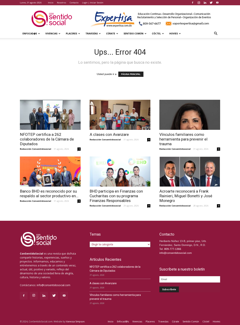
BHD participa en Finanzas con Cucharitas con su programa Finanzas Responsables (116, 196)
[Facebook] (192, 2)
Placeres (71, 33)
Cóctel (156, 33)
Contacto (74, 2)
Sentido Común (133, 33)
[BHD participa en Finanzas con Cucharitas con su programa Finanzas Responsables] (120, 171)
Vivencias (51, 33)
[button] (215, 34)
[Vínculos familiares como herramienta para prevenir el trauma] (189, 115)
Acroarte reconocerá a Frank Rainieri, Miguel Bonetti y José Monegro (185, 196)
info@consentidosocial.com (53, 285)
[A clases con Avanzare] (120, 115)
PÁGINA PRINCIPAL (131, 74)
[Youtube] (217, 2)
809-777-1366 (172, 248)
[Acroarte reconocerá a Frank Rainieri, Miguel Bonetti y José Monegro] (189, 171)
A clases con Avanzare (109, 134)
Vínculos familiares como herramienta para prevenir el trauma (183, 139)
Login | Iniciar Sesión (92, 2)
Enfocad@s (29, 33)
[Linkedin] (205, 2)
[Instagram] (199, 2)
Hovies (173, 33)
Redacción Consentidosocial (35, 148)
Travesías (92, 33)
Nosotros (61, 2)
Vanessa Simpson (75, 321)
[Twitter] (211, 2)
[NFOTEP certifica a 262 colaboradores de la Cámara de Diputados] (50, 115)
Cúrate (110, 33)
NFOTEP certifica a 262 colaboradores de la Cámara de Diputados (47, 139)
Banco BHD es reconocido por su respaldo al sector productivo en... (49, 193)
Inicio (50, 2)
